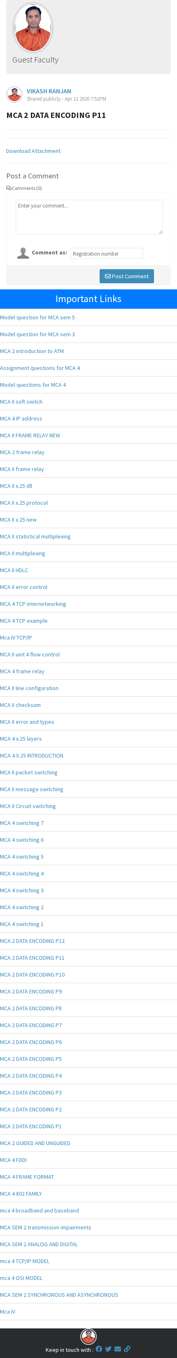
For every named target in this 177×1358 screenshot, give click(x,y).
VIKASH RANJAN (49, 91)
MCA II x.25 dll (16, 486)
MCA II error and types (27, 721)
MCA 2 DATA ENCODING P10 (32, 974)
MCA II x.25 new (18, 519)
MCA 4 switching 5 (22, 856)
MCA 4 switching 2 (22, 907)
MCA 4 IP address (21, 418)
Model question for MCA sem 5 (37, 317)
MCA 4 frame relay (22, 671)
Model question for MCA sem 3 (37, 334)
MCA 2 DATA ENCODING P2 (31, 1109)
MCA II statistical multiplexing (35, 536)
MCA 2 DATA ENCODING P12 (32, 941)
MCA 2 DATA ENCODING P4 (31, 1075)
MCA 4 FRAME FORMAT (27, 1176)
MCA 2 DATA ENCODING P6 (31, 1042)
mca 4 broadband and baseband (39, 1210)
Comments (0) (27, 188)
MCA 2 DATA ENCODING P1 (31, 1126)
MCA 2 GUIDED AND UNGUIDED (35, 1143)
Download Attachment (33, 151)
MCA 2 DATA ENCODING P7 (31, 1025)
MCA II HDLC (14, 570)
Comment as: (49, 252)
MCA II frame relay (22, 469)
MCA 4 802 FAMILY (21, 1193)
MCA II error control (23, 587)
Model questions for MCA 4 (33, 384)
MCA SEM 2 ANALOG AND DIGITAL (39, 1244)
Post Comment (130, 276)
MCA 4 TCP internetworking (33, 603)
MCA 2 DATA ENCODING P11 (32, 957)
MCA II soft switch (21, 401)
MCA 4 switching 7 (22, 823)
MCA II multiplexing (22, 553)
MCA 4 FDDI (13, 1160)
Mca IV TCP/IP (16, 637)
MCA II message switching (31, 789)
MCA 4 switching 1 (22, 924)
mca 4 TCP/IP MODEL (24, 1261)
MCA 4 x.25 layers (21, 738)
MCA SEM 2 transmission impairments (45, 1227)
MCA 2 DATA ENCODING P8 (31, 1008)
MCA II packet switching (29, 772)
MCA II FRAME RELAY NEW (30, 435)
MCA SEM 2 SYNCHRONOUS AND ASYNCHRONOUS (59, 1294)
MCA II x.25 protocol (24, 502)
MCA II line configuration (29, 688)
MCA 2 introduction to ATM (32, 351)
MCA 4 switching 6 (22, 839)
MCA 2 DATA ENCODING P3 (31, 1092)
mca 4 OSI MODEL (21, 1278)
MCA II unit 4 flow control (30, 654)
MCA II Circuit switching (28, 806)
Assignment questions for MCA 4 (40, 368)
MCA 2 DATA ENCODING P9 (31, 991)
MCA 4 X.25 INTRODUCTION (31, 755)
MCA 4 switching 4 (22, 873)
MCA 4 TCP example (24, 620)
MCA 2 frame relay (22, 452)
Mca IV (7, 1311)
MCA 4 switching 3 (22, 890)
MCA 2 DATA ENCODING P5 (31, 1058)
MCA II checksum (20, 705)
